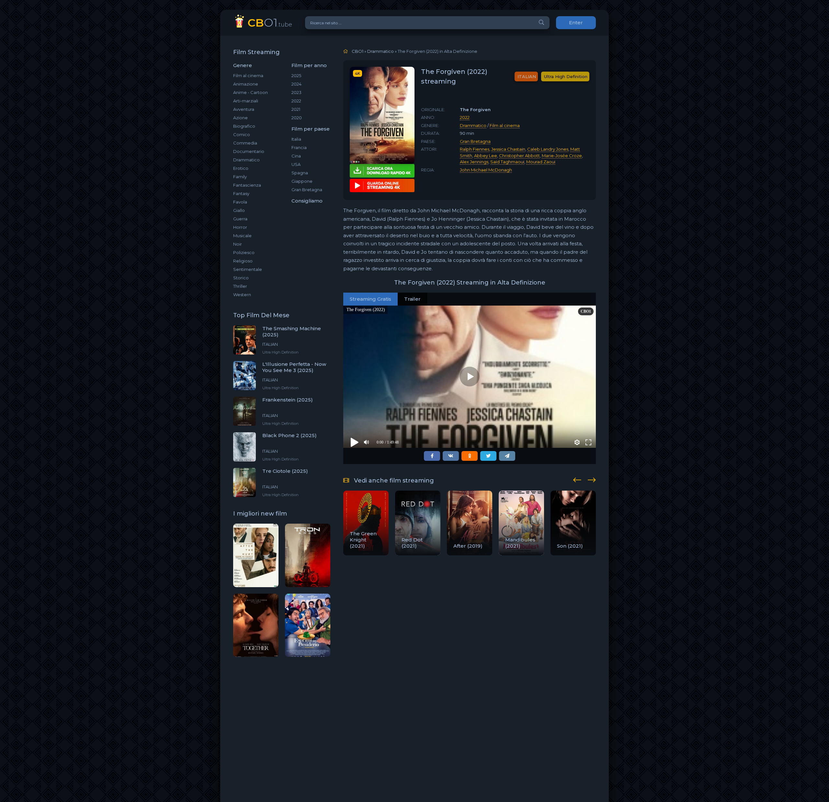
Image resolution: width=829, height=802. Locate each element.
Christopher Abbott (519, 155)
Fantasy (241, 193)
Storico (241, 277)
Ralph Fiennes (474, 149)
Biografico (244, 126)
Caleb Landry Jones (547, 149)
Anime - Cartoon (250, 92)
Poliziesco (244, 252)
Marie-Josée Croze (562, 155)
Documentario (248, 151)
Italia (296, 139)
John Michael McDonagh (486, 169)
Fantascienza (247, 185)
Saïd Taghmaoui (507, 161)
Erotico (240, 168)
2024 (296, 84)
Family (240, 176)
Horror (240, 227)
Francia (299, 147)
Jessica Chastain (508, 149)
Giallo (239, 210)
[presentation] (577, 479)
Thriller (240, 286)
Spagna (299, 172)
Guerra (240, 218)
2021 (295, 109)
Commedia (245, 142)
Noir (237, 244)
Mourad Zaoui (540, 161)
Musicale (242, 235)
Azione (240, 117)
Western (242, 294)
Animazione (245, 84)
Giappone (301, 181)
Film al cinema (248, 75)
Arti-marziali (245, 100)
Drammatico (246, 159)
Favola (240, 201)
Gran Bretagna (306, 189)
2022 (296, 100)
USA (296, 164)
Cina (296, 155)
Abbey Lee (485, 155)
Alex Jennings (474, 161)
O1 (270, 22)
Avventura (243, 109)
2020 (296, 117)
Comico (241, 134)
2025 (296, 75)
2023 (296, 92)
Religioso (243, 260)
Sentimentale (247, 269)
